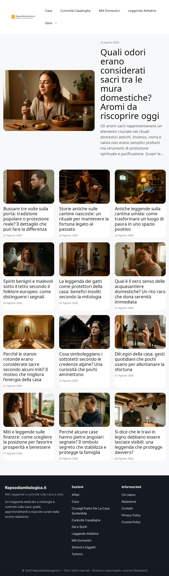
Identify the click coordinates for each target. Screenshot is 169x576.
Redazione (129, 501)
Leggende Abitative (142, 11)
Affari (75, 495)
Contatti (127, 508)
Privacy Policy (131, 515)
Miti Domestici (109, 11)
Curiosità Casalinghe (75, 11)
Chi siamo (129, 495)
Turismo (77, 554)
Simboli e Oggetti (83, 547)
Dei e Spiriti (79, 527)
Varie (48, 23)
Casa (48, 11)
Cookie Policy (131, 522)
